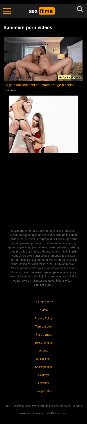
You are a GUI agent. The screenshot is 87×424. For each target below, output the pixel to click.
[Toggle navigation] (7, 11)
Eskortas (43, 383)
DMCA (43, 310)
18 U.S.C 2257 (43, 302)
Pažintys (43, 375)
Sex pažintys (43, 391)
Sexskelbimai (43, 367)
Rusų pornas (43, 334)
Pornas (43, 350)
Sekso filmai (43, 359)
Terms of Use (43, 326)
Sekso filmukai (43, 342)
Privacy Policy (43, 318)
